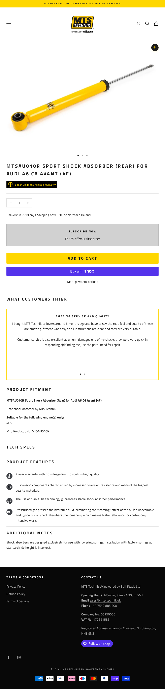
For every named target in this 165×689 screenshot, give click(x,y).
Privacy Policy (15, 586)
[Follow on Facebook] (8, 657)
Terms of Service (17, 601)
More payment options (82, 281)
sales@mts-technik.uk (105, 600)
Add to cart (82, 258)
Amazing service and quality (83, 316)
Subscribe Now (82, 231)
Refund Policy (15, 593)
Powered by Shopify (100, 669)
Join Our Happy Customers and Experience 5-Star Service (82, 3)
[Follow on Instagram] (19, 657)
